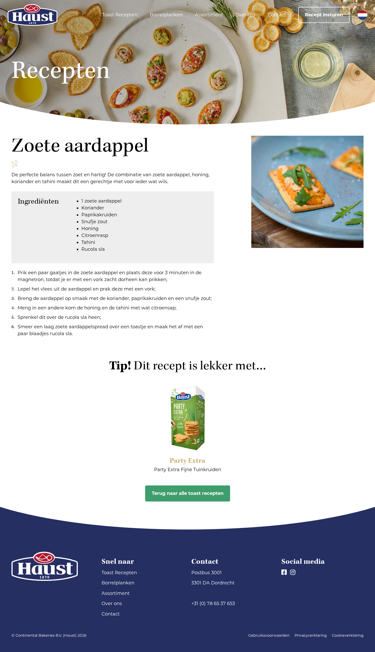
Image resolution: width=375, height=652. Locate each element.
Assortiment (209, 15)
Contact (277, 15)
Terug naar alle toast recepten (187, 493)
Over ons (245, 15)
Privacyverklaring (311, 635)
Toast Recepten (120, 15)
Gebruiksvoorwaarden (269, 635)
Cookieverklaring (348, 635)
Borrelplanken (166, 15)
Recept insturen (324, 15)
